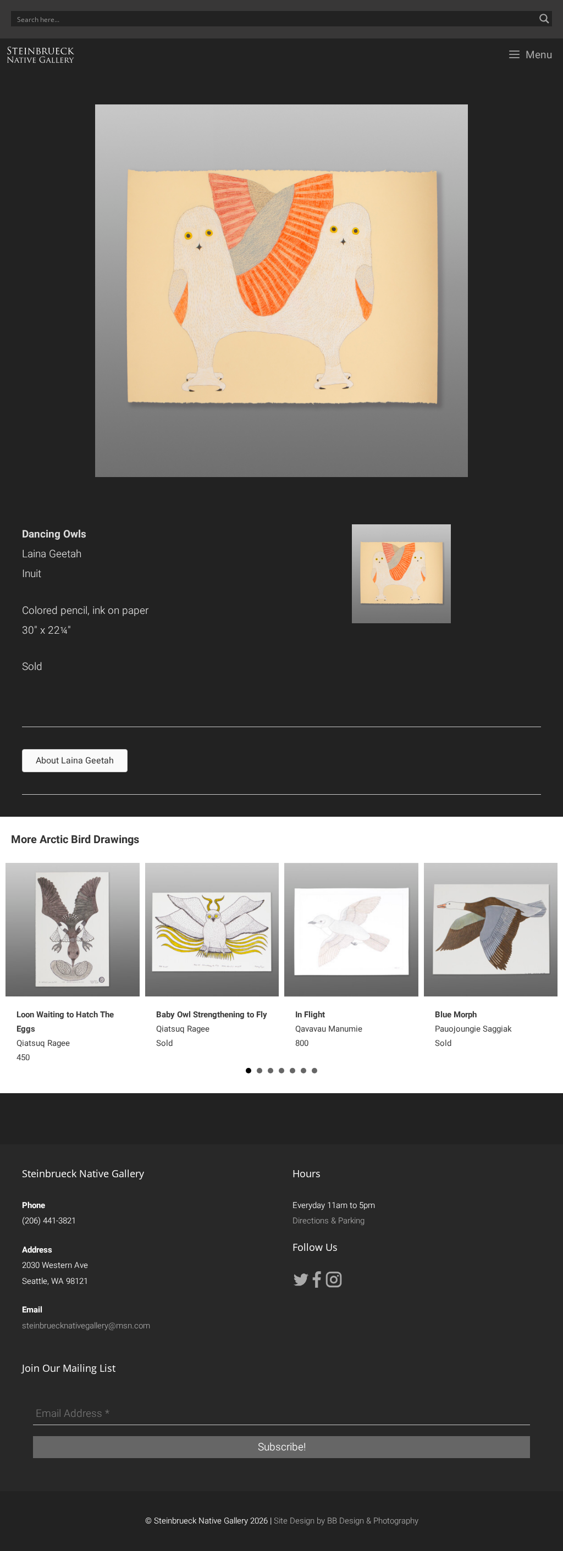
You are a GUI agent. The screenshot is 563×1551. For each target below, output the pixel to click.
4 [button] (281, 1070)
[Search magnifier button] (544, 18)
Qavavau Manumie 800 (328, 1029)
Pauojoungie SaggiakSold (473, 1029)
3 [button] (270, 1070)
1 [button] (248, 1070)
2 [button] (259, 1070)
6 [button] (303, 1070)
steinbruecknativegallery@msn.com (86, 1326)
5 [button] (292, 1070)
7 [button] (314, 1070)
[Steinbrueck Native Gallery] (40, 55)
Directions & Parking (328, 1221)
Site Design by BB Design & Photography (346, 1521)
